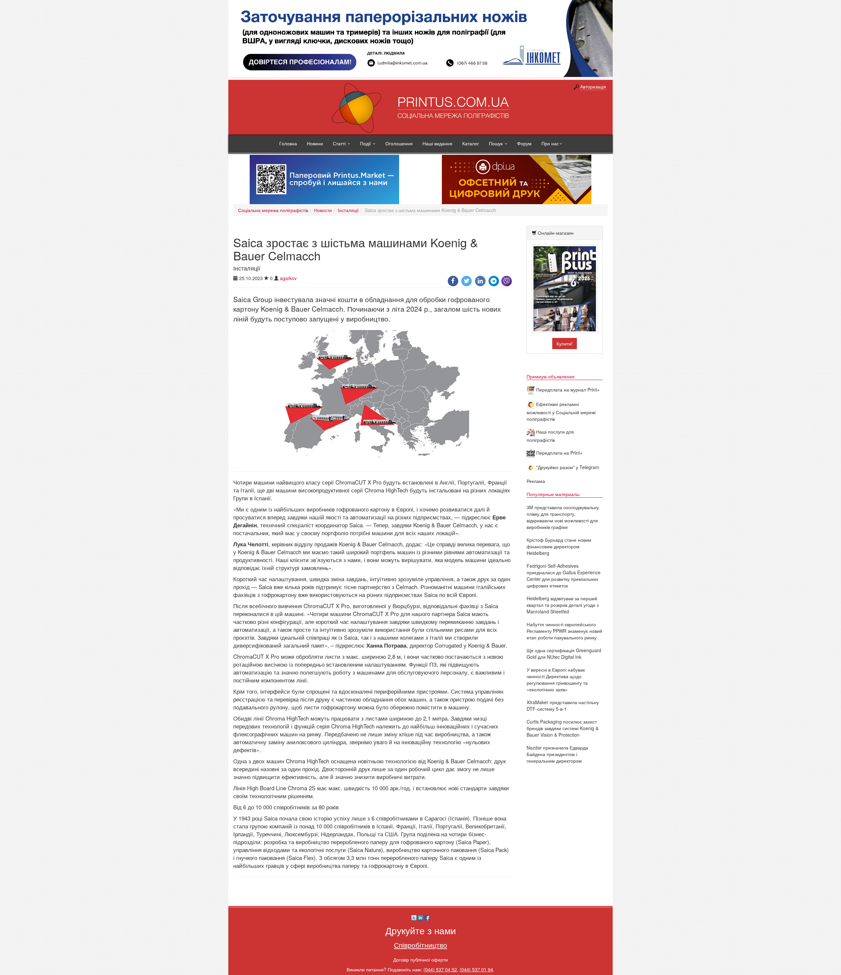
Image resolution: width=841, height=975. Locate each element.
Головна (288, 143)
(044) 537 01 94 (476, 969)
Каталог (470, 143)
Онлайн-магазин (556, 232)
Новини (315, 143)
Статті (340, 143)
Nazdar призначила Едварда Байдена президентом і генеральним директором (557, 754)
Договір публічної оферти (420, 959)
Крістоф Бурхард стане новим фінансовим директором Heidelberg (559, 546)
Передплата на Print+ (558, 452)
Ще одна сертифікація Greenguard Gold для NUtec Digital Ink (564, 653)
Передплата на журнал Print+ (567, 389)
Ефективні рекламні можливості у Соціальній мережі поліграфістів (561, 411)
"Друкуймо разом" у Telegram (567, 467)
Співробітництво (420, 945)
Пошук (496, 143)
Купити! (565, 343)
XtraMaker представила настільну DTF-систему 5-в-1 (563, 705)
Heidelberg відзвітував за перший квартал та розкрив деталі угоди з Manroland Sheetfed (563, 605)
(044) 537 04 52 (440, 969)
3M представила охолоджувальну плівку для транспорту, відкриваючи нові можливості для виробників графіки (563, 517)
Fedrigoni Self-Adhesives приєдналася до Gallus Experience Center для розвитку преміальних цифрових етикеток (564, 575)
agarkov (288, 278)
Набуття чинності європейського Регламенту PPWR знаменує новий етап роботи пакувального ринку (564, 631)
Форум (524, 143)
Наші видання (437, 143)
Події (366, 143)
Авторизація (593, 86)
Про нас (550, 143)
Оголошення (399, 143)
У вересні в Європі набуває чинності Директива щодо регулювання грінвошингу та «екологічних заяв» (557, 679)
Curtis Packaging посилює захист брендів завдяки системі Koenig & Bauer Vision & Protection (563, 728)
